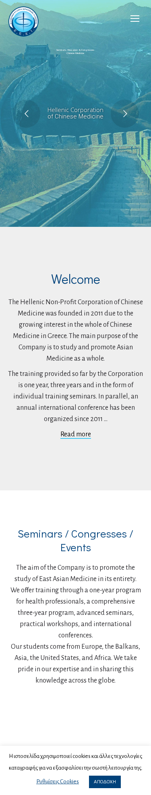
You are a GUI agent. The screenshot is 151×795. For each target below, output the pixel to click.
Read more (75, 434)
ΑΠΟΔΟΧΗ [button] (105, 782)
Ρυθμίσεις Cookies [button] (57, 781)
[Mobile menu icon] (135, 18)
